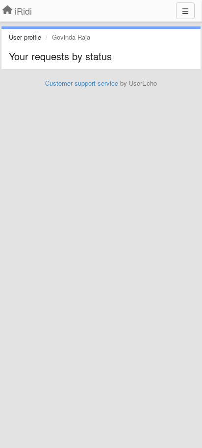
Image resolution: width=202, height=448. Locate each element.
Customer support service (81, 83)
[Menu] (185, 10)
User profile (25, 37)
